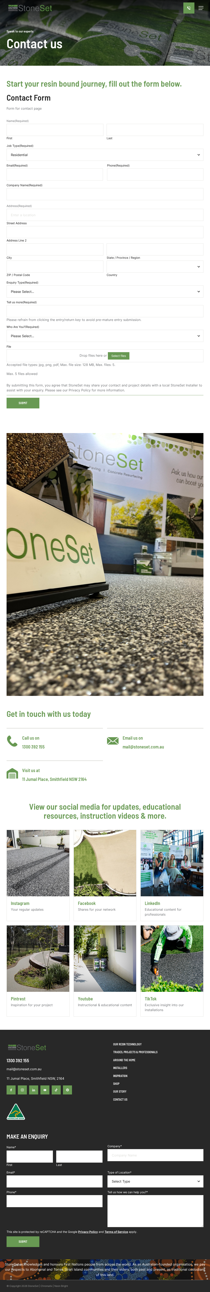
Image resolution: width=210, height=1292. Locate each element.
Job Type (20, 145)
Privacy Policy (88, 1231)
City (9, 257)
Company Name (24, 185)
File (9, 346)
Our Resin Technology (127, 1044)
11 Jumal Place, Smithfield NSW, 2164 (35, 1078)
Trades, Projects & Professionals (135, 1052)
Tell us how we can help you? (127, 1192)
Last (109, 138)
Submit (23, 403)
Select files (118, 355)
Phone (118, 165)
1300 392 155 (33, 746)
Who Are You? (23, 327)
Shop (116, 1083)
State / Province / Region (123, 257)
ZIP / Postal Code (18, 275)
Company (114, 1146)
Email (17, 165)
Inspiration (120, 1076)
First (9, 138)
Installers (120, 1068)
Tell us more (22, 302)
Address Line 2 (16, 240)
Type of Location (119, 1172)
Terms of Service (116, 1231)
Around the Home (124, 1060)
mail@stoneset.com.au (143, 746)
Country (112, 275)
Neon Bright (61, 1285)
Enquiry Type (22, 282)
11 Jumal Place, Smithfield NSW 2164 (54, 779)
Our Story (119, 1091)
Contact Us (120, 1099)
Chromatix (46, 1285)
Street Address (17, 223)
